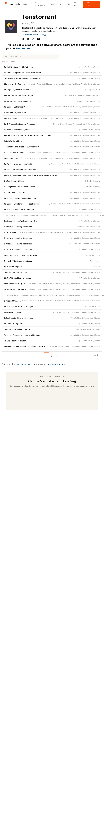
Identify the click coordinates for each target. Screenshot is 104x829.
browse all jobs (24, 364)
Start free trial (91, 4)
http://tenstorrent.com (33, 34)
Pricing (53, 4)
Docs (70, 4)
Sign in (76, 4)
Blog (62, 4)
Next (96, 355)
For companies (40, 4)
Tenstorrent (23, 48)
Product (26, 4)
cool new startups (56, 364)
